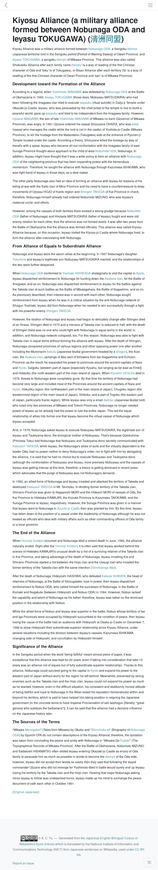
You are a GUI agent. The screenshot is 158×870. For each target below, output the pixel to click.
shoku (77, 65)
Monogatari (32, 729)
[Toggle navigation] (150, 5)
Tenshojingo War (103, 567)
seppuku (86, 102)
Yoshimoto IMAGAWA (67, 92)
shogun (121, 351)
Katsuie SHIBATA (114, 576)
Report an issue (23, 863)
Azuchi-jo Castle (68, 508)
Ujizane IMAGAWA (25, 118)
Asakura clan (114, 278)
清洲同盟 (105, 38)
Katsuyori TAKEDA (25, 446)
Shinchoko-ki (100, 729)
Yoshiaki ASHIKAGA (76, 273)
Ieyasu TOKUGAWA (26, 59)
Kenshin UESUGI (123, 373)
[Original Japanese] (26, 792)
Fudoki (124, 740)
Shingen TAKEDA (92, 191)
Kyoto (140, 273)
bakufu (51, 351)
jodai (135, 124)
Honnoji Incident (32, 540)
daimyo (132, 48)
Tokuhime (19, 259)
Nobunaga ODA (99, 48)
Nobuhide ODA (105, 151)
